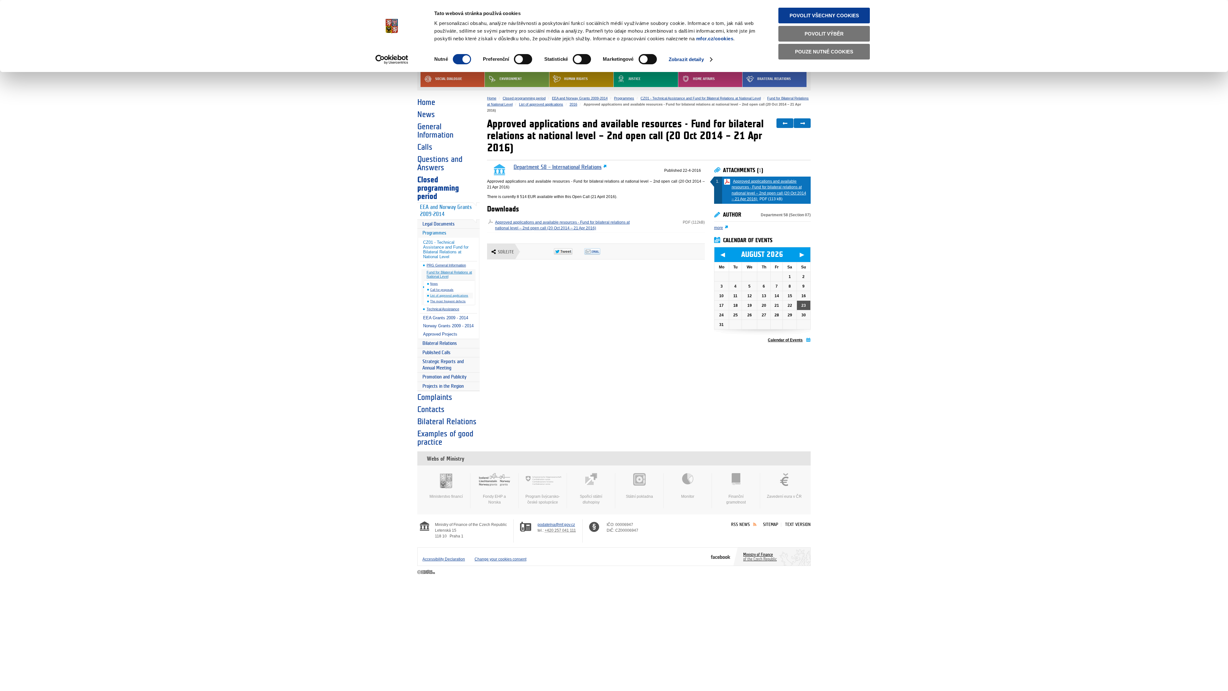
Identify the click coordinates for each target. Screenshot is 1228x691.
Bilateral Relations (774, 79)
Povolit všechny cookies (824, 15)
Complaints (434, 397)
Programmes (434, 233)
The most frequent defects (448, 301)
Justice (634, 79)
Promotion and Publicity (444, 377)
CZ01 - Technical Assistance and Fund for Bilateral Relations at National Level (445, 249)
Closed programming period (438, 188)
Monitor (687, 496)
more (718, 228)
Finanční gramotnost (736, 499)
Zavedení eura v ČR (784, 496)
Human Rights (576, 79)
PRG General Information (446, 265)
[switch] (523, 59)
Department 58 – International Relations (558, 167)
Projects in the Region (443, 386)
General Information (435, 131)
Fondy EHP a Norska (494, 499)
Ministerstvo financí (446, 496)
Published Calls (436, 352)
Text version (798, 524)
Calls (424, 147)
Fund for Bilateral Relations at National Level (449, 274)
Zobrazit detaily (686, 59)
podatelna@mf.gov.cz (556, 524)
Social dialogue (448, 79)
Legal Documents (438, 224)
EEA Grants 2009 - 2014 (445, 317)
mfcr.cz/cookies (715, 38)
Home (426, 102)
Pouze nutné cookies (824, 51)
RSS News (740, 524)
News (426, 114)
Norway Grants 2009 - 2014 (448, 325)
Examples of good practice (445, 438)
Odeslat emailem (599, 251)
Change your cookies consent (500, 559)
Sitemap (770, 524)
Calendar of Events (785, 340)
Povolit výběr (824, 33)
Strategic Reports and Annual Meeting (443, 364)
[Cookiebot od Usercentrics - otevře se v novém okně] (392, 59)
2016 (573, 104)
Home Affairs (704, 79)
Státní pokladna (639, 496)
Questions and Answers (439, 163)
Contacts (431, 409)
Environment (511, 79)
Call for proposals (441, 289)
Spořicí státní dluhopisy (591, 499)
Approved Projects (440, 334)
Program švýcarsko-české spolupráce (542, 499)
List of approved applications (449, 295)
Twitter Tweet (569, 251)
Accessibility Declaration (443, 559)
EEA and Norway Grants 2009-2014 (446, 211)
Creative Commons (426, 572)
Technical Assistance (443, 309)
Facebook (720, 556)
